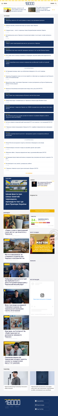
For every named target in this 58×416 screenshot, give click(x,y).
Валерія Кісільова (10, 364)
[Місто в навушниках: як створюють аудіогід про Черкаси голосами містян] (16, 250)
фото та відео (34, 232)
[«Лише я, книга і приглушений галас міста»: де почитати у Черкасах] (16, 225)
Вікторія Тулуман (10, 235)
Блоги (33, 180)
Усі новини (29, 173)
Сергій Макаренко (10, 286)
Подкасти (33, 195)
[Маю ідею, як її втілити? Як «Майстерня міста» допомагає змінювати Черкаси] (16, 327)
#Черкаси (7, 215)
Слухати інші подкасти (42, 211)
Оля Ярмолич (9, 260)
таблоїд (6, 369)
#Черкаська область (9, 342)
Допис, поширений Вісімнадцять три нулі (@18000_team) (44, 314)
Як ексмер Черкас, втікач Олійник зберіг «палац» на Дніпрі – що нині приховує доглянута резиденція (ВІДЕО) (42, 248)
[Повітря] (42, 223)
